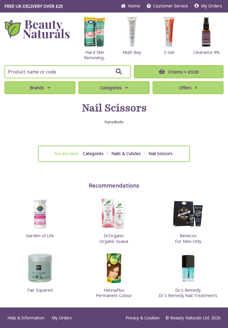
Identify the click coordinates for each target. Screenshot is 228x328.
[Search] (119, 71)
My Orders (210, 6)
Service (170, 6)
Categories (111, 87)
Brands (37, 87)
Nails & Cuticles (126, 153)
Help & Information (26, 318)
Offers (185, 87)
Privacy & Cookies (143, 318)
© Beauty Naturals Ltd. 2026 (193, 318)
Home (133, 6)
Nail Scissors (160, 153)
